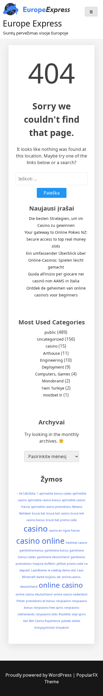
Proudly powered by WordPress (39, 675)
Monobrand (53, 381)
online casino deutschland (34, 594)
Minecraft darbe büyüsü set (41, 577)
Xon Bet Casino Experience (41, 621)
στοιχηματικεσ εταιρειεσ (51, 627)
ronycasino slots (47, 614)
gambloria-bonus (31, 550)
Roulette (65, 614)
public (50, 332)
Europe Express (32, 23)
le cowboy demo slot (62, 570)
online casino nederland (70, 594)
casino (51, 346)
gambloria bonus (56, 550)
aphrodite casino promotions (51, 507)
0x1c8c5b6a (27, 493)
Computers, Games (52, 374)
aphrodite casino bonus (44, 500)
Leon (80, 570)
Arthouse (51, 353)
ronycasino (63, 601)
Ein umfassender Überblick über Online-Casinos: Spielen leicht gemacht (56, 260)
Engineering (51, 360)
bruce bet (38, 513)
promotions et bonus (40, 601)
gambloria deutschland (53, 557)
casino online (40, 540)
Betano (77, 507)
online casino (61, 585)
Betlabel (25, 513)
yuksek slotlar (70, 621)
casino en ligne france (64, 530)
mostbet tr (52, 395)
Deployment (53, 367)
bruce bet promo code (61, 520)
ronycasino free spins (48, 608)
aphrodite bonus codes (55, 493)
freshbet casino (76, 543)
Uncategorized (50, 339)
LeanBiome (39, 570)
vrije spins (79, 614)
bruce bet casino (57, 513)
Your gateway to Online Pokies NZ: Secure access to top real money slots (55, 239)
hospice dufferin (44, 564)
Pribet (20, 601)
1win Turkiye (52, 388)
